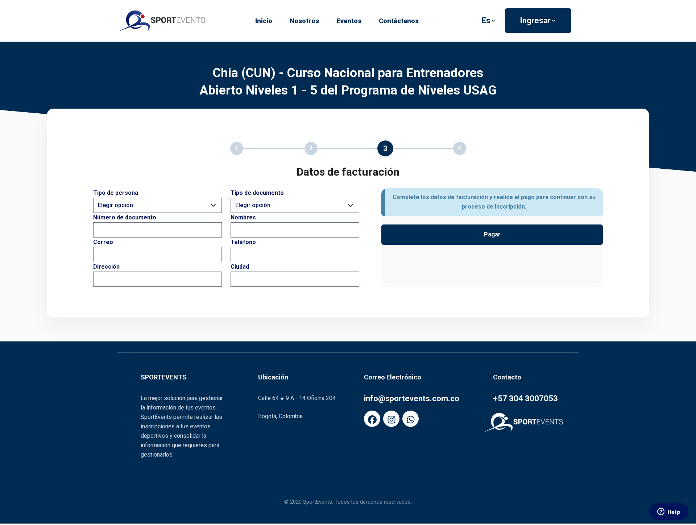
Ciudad (240, 266)
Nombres (243, 217)
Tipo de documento (257, 192)
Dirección (106, 266)
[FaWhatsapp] (410, 419)
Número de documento (124, 217)
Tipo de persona (115, 192)
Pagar (492, 234)
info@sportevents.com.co (411, 398)
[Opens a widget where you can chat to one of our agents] (669, 512)
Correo (103, 242)
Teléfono (243, 242)
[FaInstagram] (391, 419)
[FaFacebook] (372, 419)
